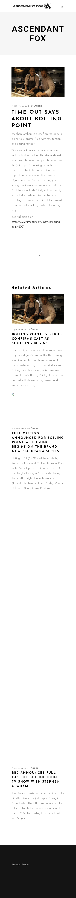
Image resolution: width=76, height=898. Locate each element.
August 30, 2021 (20, 106)
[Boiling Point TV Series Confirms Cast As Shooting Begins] (38, 309)
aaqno (38, 106)
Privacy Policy (20, 864)
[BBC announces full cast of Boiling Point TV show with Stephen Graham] (38, 629)
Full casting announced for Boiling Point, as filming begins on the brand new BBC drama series (38, 442)
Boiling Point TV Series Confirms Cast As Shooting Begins (37, 339)
